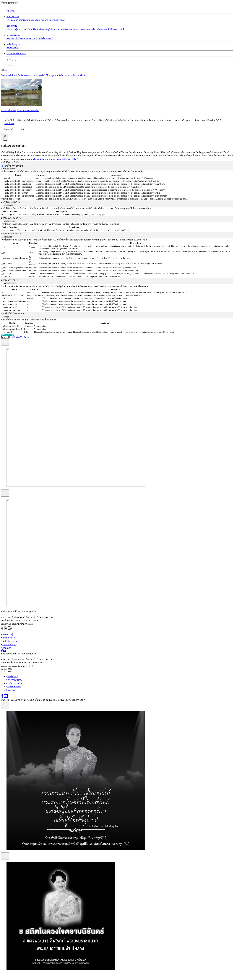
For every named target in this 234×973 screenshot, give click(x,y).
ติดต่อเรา (6, 648)
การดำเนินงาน (13, 35)
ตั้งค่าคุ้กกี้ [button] (8, 130)
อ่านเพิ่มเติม (9, 124)
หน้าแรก (10, 11)
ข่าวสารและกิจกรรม (16, 53)
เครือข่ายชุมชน (13, 44)
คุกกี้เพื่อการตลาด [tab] (9, 280)
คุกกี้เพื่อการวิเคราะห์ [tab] (11, 233)
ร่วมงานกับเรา (9, 644)
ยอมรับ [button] (24, 130)
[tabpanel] (117, 185)
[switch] (2, 205)
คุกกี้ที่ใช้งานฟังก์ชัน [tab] (10, 202)
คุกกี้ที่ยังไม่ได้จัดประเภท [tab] (12, 313)
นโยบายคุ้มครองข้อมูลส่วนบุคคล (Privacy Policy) (55, 159)
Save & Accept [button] (7, 335)
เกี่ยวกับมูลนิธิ (12, 16)
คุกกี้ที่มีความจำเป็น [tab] (10, 162)
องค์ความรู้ (11, 26)
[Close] (5, 342)
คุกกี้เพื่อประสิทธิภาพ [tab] (11, 218)
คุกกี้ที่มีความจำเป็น (13, 166)
